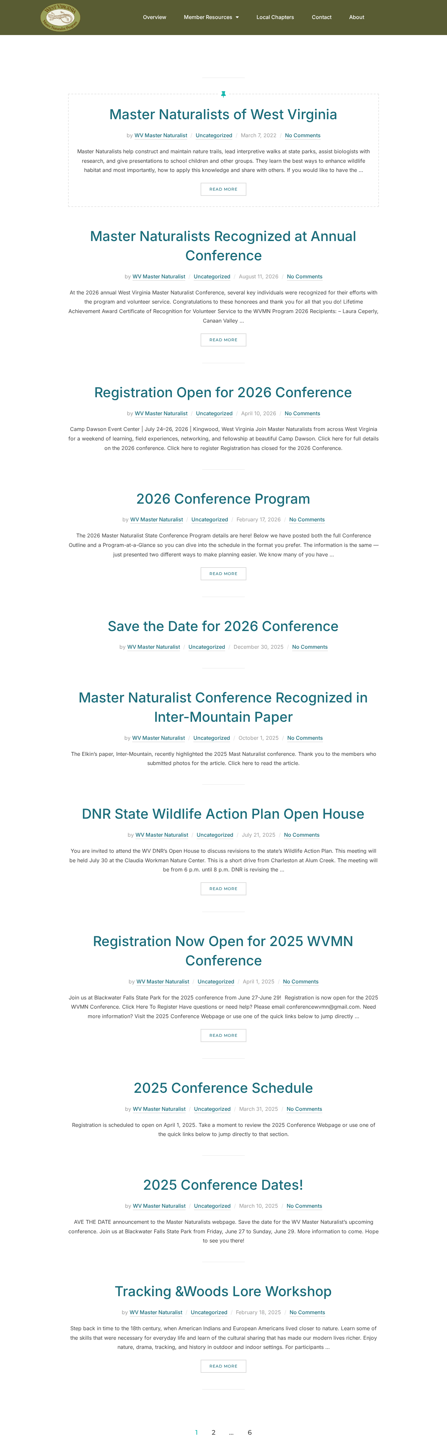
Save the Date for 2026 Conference (223, 626)
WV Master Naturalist (160, 135)
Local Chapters (275, 17)
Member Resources (208, 17)
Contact (321, 17)
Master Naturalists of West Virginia (223, 114)
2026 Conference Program (223, 498)
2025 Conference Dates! (223, 1184)
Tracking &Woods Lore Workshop (223, 1291)
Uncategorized (214, 135)
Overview (154, 17)
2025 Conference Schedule (223, 1087)
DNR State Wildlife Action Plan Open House (223, 813)
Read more (227, 187)
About (356, 17)
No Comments (303, 135)
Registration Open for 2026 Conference (223, 392)
